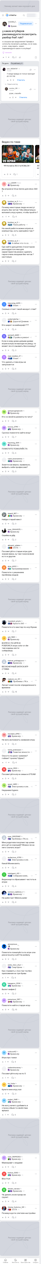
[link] (18, 161)
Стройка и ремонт (21, 337)
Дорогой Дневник (21, 322)
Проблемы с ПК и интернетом (21, 681)
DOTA (15, 548)
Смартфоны (17, 967)
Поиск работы (19, 225)
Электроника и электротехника (21, 787)
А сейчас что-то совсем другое (21, 243)
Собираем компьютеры (21, 876)
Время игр (14, 26)
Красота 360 (18, 624)
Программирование (20, 569)
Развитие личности (21, 752)
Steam (15, 306)
